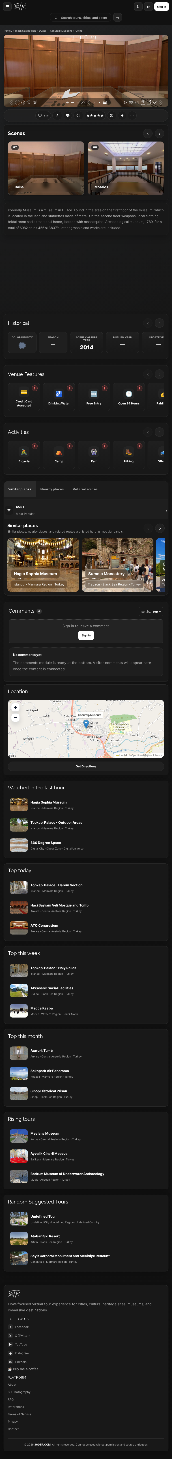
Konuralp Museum (61, 30)
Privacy (13, 1421)
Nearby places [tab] (52, 489)
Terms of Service (19, 1414)
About (12, 1384)
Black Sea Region (25, 30)
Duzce (43, 30)
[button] (86, 724)
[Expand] (122, 115)
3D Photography (19, 1392)
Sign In (161, 6)
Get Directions (86, 766)
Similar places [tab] (19, 489)
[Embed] (78, 115)
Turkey (8, 30)
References (16, 1407)
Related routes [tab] (85, 489)
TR (148, 6)
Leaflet (123, 755)
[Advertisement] (86, 274)
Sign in (86, 635)
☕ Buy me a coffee (23, 1369)
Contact (13, 1429)
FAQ (11, 1399)
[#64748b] (22, 345)
